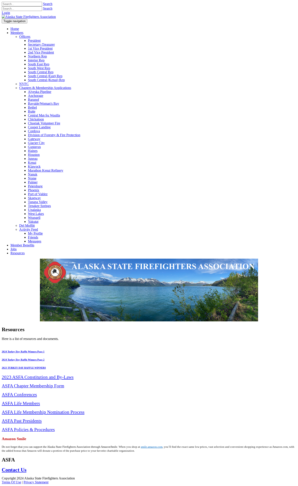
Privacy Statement (36, 482)
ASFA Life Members (21, 403)
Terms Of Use (11, 482)
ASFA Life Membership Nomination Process (43, 412)
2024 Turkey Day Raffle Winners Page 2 (23, 359)
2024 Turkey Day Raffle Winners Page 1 (23, 351)
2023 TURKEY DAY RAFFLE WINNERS (24, 367)
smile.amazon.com (152, 446)
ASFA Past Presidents (22, 420)
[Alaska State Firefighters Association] (29, 17)
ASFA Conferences (19, 394)
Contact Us (14, 470)
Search (47, 4)
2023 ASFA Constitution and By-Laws (38, 377)
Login (6, 13)
